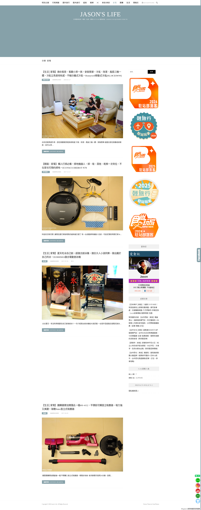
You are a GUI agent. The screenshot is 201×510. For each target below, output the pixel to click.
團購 (121, 3)
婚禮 (92, 3)
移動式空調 (46, 79)
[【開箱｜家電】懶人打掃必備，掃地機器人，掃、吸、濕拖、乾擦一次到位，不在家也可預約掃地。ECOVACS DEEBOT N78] (82, 203)
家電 (115, 3)
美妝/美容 (106, 3)
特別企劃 (45, 3)
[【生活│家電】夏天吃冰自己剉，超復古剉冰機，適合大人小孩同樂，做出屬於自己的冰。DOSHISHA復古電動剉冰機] (82, 292)
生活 (128, 3)
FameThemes (156, 504)
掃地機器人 (46, 172)
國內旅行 (76, 3)
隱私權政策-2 (133, 391)
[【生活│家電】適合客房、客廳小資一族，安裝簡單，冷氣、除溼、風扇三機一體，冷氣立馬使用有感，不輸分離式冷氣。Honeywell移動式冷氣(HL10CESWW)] (82, 111)
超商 (85, 3)
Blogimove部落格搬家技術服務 (190, 509)
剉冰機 (44, 261)
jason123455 (56, 79)
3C (98, 3)
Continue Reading (56, 151)
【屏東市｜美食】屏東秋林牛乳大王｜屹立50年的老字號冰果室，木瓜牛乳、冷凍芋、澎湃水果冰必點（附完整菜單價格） (144, 346)
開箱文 (136, 3)
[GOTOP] (198, 501)
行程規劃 (55, 3)
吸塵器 (44, 413)
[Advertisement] (100, 36)
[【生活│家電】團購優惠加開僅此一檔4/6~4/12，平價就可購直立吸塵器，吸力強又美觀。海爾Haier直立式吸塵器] (82, 444)
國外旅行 (66, 3)
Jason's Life (100, 14)
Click (199, 255)
